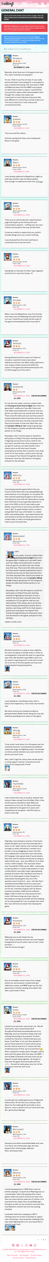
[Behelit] (7, 636)
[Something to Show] (14, 122)
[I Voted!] (14, 61)
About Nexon (31, 1258)
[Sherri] (7, 162)
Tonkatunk (10, 551)
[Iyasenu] (7, 119)
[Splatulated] (7, 536)
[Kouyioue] (7, 921)
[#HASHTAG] (19, 346)
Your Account (12, 1255)
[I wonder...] (19, 638)
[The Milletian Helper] (14, 733)
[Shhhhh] (16, 122)
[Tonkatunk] (7, 387)
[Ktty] (7, 1228)
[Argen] (7, 827)
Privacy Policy (36, 1255)
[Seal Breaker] (16, 389)
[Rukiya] (7, 669)
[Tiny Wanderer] (19, 61)
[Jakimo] (7, 768)
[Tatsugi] (7, 730)
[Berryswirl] (7, 1129)
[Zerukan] (7, 300)
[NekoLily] (7, 475)
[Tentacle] (7, 343)
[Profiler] (19, 969)
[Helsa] (7, 1070)
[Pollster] (19, 1088)
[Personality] (16, 61)
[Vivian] (7, 684)
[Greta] (7, 1010)
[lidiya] (7, 966)
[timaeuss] (7, 58)
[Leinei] (7, 257)
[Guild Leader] (16, 1132)
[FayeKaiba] (7, 784)
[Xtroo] (7, 1086)
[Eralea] (7, 206)
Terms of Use (18, 1258)
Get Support (24, 1255)
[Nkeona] (7, 1173)
